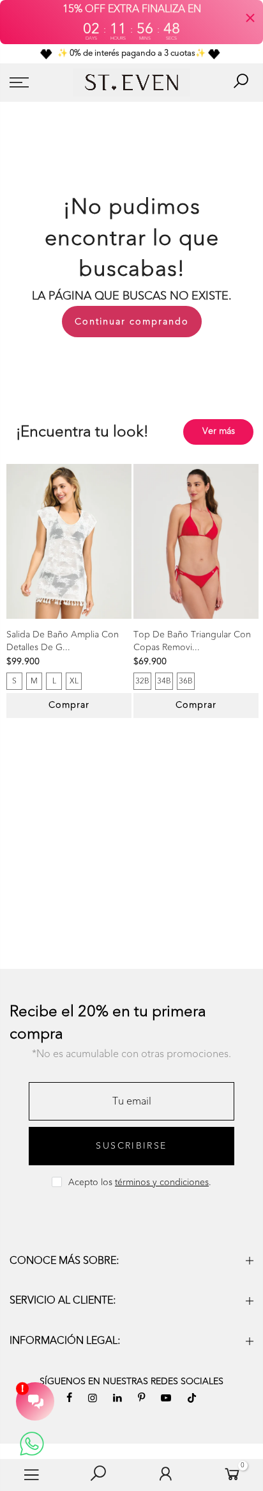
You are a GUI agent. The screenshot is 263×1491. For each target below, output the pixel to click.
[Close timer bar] (250, 18)
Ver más (218, 431)
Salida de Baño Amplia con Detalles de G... (62, 640)
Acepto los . (139, 1182)
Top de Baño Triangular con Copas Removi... (192, 640)
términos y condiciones (162, 1182)
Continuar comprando (132, 321)
